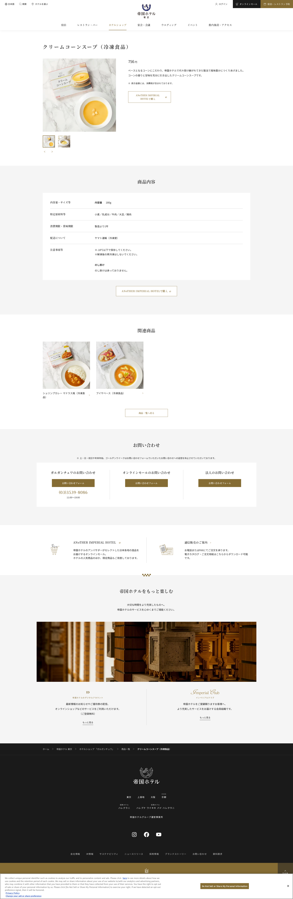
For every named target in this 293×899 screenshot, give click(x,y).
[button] (49, 141)
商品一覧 (125, 749)
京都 (164, 797)
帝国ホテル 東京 (64, 749)
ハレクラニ (124, 807)
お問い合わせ (200, 853)
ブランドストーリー (175, 853)
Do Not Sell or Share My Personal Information (224, 886)
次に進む (52, 151)
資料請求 (217, 853)
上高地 (141, 797)
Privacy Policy (13, 893)
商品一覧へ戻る (146, 412)
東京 (129, 797)
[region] (146, 886)
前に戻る (44, 151)
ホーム (46, 749)
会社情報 (75, 853)
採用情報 (154, 853)
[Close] (288, 886)
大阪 (153, 797)
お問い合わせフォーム (73, 483)
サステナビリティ (108, 853)
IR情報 (89, 853)
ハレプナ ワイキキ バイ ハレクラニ (155, 807)
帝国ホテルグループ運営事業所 (146, 817)
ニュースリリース (134, 853)
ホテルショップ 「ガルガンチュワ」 (96, 749)
